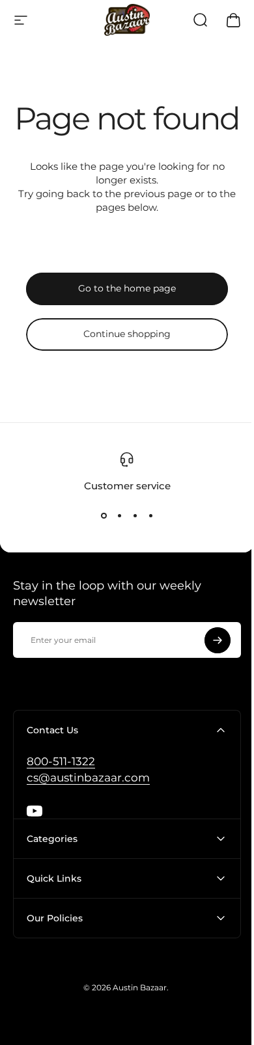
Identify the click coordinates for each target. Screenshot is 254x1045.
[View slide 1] (103, 515)
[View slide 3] (135, 515)
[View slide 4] (150, 515)
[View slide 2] (119, 515)
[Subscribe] (218, 640)
